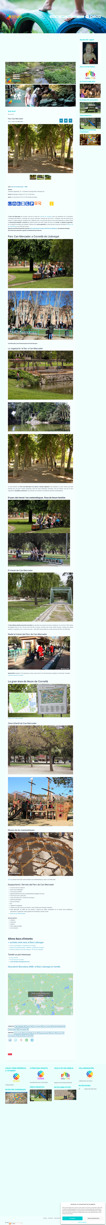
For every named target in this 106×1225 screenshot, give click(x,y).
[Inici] (8, 114)
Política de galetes (82, 1222)
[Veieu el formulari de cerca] (87, 16)
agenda (52, 16)
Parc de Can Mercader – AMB (19, 186)
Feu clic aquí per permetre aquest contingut (40, 994)
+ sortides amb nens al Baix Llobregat (26, 942)
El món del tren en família (17, 959)
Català (13, 1223)
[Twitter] (94, 16)
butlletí (75, 16)
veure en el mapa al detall (15, 718)
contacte (81, 16)
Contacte (50, 1218)
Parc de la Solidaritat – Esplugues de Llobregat (23, 945)
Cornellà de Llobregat (46, 216)
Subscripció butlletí (59, 1218)
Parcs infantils (14, 957)
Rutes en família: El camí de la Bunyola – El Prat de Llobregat (26, 949)
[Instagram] (97, 16)
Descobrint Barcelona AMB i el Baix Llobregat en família (34, 966)
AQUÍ (9, 879)
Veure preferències (93, 1218)
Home (9, 121)
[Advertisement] (40, 49)
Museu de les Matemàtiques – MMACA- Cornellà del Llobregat (27, 947)
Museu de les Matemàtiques (17, 913)
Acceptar (72, 1218)
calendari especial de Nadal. (15, 675)
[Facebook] (91, 16)
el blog (45, 1218)
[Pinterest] (99, 16)
